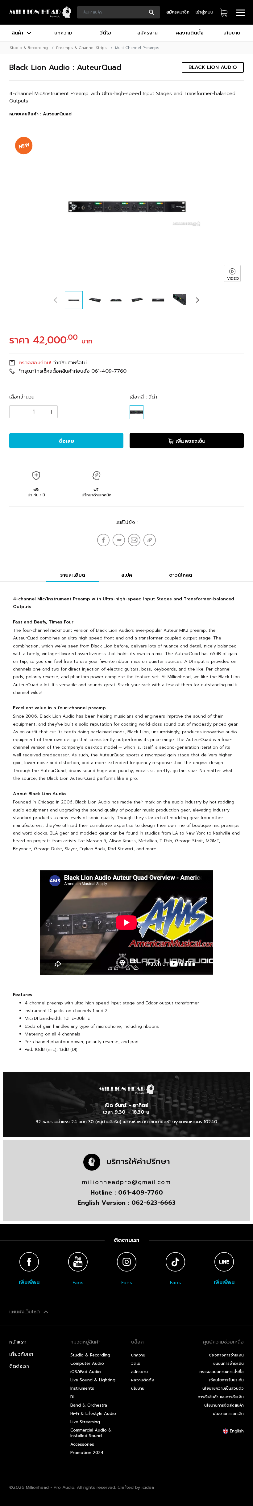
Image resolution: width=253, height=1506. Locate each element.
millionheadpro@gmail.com (126, 1182)
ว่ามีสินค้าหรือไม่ (53, 362)
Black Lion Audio (213, 67)
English (236, 1431)
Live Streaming (85, 1422)
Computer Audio (87, 1363)
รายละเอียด (72, 575)
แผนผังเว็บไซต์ (25, 1312)
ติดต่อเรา (19, 1366)
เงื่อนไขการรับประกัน (226, 1380)
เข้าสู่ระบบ (204, 12)
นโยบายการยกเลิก (228, 1413)
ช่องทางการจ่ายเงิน (226, 1355)
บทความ (63, 33)
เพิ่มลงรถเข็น (189, 441)
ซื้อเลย (66, 441)
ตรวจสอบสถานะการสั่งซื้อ (221, 1372)
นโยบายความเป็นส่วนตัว (223, 1388)
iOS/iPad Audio (85, 1372)
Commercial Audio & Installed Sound (91, 1433)
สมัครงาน (147, 33)
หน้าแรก (18, 1342)
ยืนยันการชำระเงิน (228, 1363)
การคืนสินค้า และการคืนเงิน (221, 1397)
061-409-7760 (108, 371)
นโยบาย (231, 33)
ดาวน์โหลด (180, 575)
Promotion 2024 (86, 1453)
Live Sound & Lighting (92, 1380)
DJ (72, 1397)
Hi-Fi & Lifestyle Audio (93, 1413)
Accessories (82, 1444)
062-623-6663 (153, 1202)
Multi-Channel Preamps (137, 47)
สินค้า (18, 33)
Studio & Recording (29, 47)
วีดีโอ (105, 33)
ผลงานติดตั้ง (190, 33)
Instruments (82, 1388)
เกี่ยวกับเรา (21, 1354)
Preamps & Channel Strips (81, 47)
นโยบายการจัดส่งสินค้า (224, 1405)
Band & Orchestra (88, 1405)
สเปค (126, 575)
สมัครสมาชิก (177, 12)
